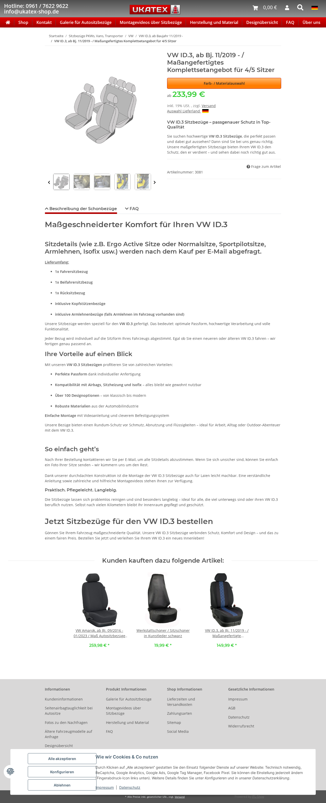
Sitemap (174, 722)
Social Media (178, 731)
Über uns (311, 22)
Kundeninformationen (64, 699)
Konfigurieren (62, 772)
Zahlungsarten (179, 713)
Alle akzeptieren (62, 758)
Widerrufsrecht (241, 726)
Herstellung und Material (214, 22)
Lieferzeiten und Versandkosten (181, 702)
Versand (209, 105)
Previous (49, 182)
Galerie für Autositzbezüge (86, 22)
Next (155, 182)
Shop (23, 22)
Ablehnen (62, 785)
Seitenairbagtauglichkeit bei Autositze (69, 711)
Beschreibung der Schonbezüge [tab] (82, 208)
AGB (231, 708)
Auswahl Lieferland (184, 111)
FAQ (290, 22)
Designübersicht (262, 22)
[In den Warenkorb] (49, 49)
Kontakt (44, 22)
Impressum (105, 787)
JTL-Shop (258, 796)
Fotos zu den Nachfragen (66, 722)
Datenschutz (129, 787)
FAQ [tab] (134, 208)
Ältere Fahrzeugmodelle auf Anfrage (68, 734)
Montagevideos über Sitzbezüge (151, 22)
